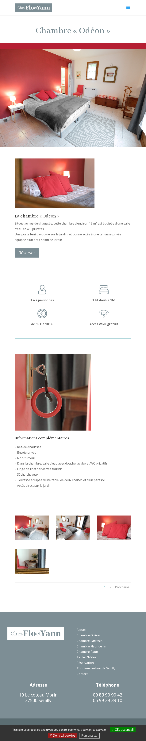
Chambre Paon (87, 652)
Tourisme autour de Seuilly (96, 668)
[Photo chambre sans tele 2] (73, 539)
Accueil (81, 630)
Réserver (27, 252)
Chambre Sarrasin (89, 641)
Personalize (89, 735)
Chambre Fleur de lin (91, 646)
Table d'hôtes (86, 657)
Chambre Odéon (88, 635)
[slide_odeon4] (114, 539)
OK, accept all (124, 729)
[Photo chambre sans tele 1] (32, 539)
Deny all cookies (63, 735)
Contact (82, 674)
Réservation (85, 663)
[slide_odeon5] (32, 572)
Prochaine (122, 587)
